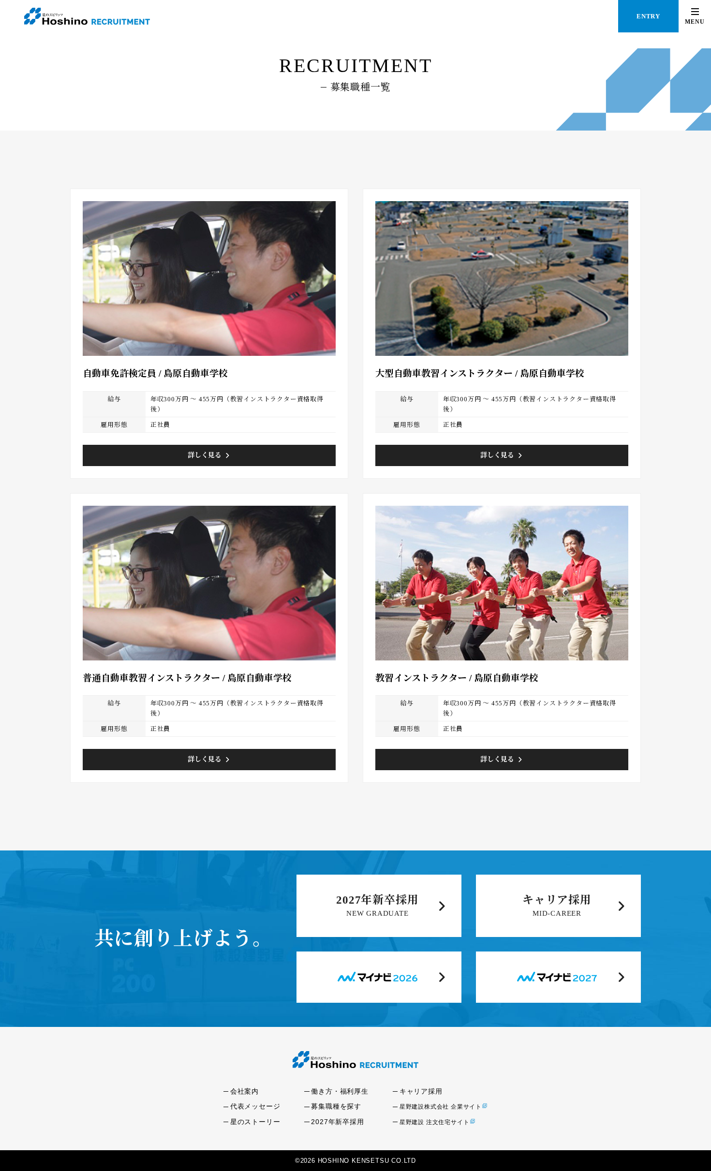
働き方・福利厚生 (339, 1091)
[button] (695, 16)
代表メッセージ (255, 1106)
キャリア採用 (557, 900)
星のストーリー (255, 1122)
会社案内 (244, 1091)
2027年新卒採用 (377, 900)
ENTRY (648, 16)
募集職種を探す (336, 1106)
